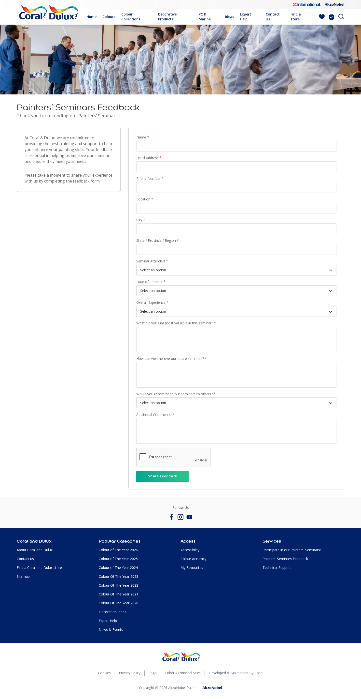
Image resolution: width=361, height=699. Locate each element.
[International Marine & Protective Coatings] (307, 4)
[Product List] (331, 17)
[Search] (341, 17)
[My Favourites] (322, 17)
